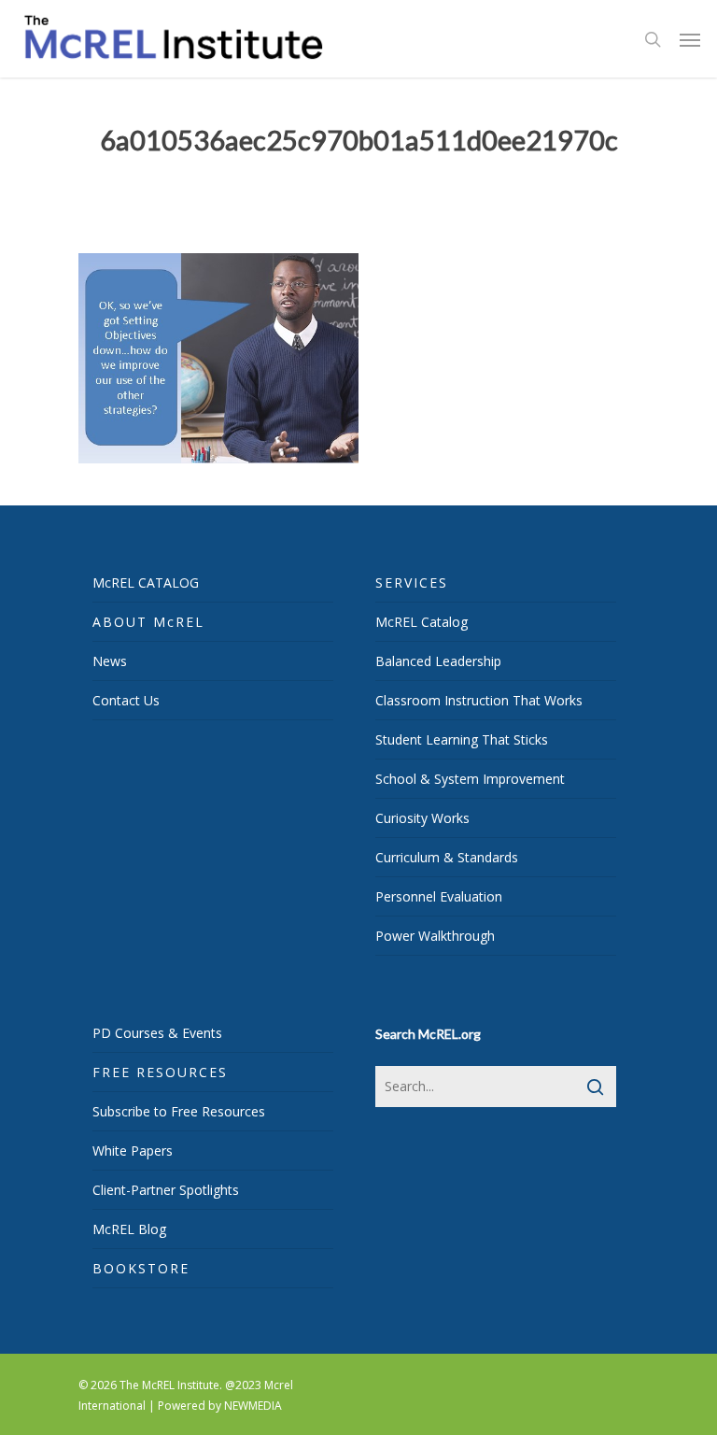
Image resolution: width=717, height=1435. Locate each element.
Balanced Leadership (438, 661)
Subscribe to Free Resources (178, 1111)
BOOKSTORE (141, 1268)
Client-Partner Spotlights (165, 1190)
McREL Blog (129, 1229)
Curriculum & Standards (446, 857)
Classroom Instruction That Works (479, 700)
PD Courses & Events (157, 1033)
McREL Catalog (421, 622)
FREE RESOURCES (160, 1072)
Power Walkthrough (435, 936)
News (109, 661)
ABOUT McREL (148, 622)
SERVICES (411, 582)
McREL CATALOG (145, 582)
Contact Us (126, 700)
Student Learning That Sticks (461, 739)
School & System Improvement (470, 779)
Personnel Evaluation (438, 896)
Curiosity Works (422, 818)
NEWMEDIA (253, 1406)
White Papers (132, 1150)
